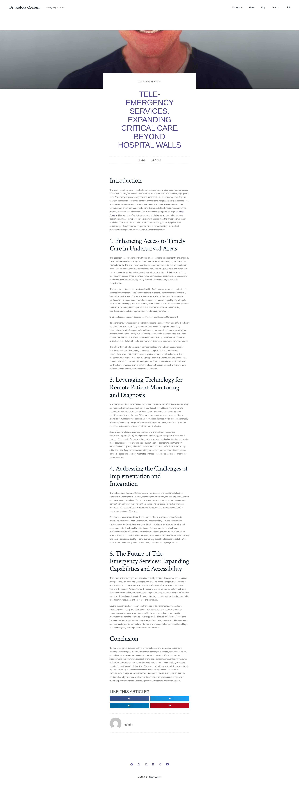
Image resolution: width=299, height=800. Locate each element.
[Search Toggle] (288, 7)
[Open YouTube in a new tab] (167, 764)
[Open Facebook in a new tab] (131, 764)
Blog (263, 7)
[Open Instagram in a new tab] (146, 764)
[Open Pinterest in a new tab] (160, 764)
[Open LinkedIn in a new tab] (153, 764)
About (252, 7)
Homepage (237, 7)
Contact (275, 7)
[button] (129, 698)
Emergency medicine (149, 82)
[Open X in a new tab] (139, 764)
